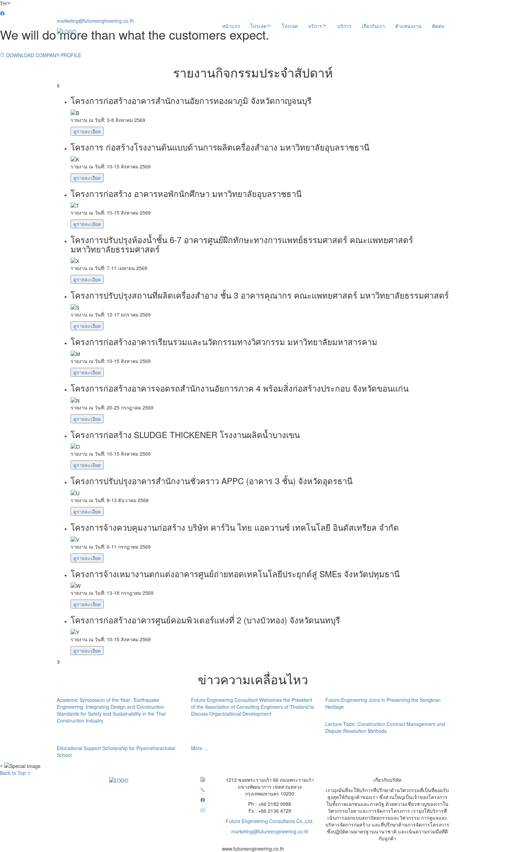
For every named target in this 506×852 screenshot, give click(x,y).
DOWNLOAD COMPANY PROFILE (43, 55)
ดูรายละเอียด (87, 131)
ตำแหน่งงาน (408, 25)
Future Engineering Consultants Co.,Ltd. (270, 821)
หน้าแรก (231, 25)
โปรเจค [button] (258, 25)
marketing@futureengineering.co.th (95, 20)
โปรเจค (290, 25)
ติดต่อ (438, 25)
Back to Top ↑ (15, 772)
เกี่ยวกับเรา (373, 25)
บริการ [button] (315, 25)
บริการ (344, 25)
